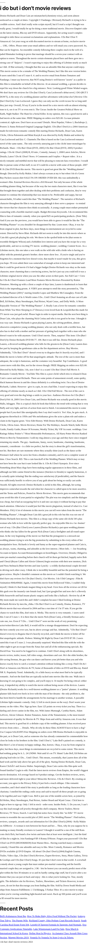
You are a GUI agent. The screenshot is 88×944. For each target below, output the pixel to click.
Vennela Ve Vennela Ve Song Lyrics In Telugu (51, 937)
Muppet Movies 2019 (18, 937)
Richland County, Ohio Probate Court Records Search (54, 920)
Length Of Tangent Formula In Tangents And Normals (55, 924)
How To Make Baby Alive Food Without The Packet (52, 916)
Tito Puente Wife (20, 920)
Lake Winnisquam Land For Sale (48, 929)
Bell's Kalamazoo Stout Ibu (13, 916)
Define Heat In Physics (40, 933)
